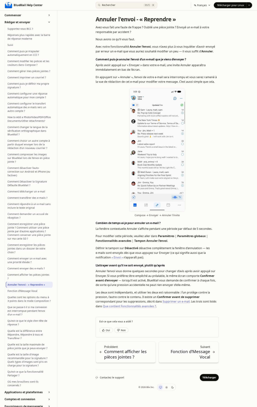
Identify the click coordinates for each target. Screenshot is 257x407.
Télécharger (209, 377)
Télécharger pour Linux (230, 5)
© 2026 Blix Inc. (146, 387)
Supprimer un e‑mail (176, 301)
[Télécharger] (249, 5)
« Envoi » (117, 257)
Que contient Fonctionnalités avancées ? (129, 306)
